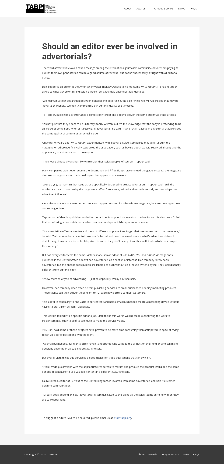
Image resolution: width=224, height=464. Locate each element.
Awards (141, 8)
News (181, 8)
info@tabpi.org (122, 417)
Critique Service (163, 8)
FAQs (193, 8)
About (127, 8)
